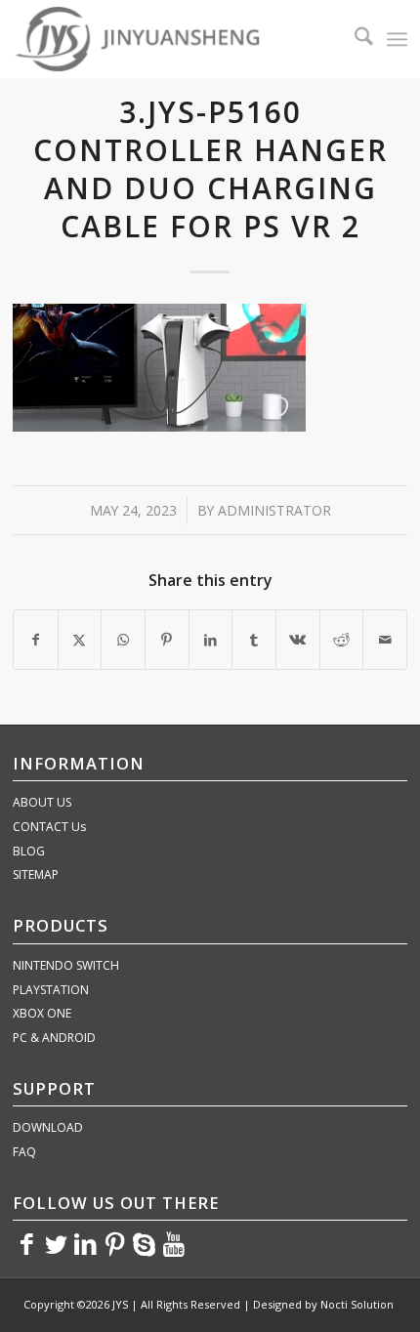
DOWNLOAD (48, 1127)
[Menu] (397, 39)
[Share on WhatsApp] (123, 639)
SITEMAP (36, 874)
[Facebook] (27, 1243)
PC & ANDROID (54, 1037)
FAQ (24, 1152)
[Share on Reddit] (341, 639)
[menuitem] (354, 39)
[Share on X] (80, 639)
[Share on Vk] (297, 639)
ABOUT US (42, 802)
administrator (274, 510)
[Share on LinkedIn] (210, 639)
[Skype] (144, 1243)
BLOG (29, 851)
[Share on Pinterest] (167, 639)
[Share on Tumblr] (253, 639)
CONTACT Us (49, 826)
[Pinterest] (115, 1243)
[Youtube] (174, 1243)
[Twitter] (56, 1243)
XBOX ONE (42, 1013)
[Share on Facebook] (36, 639)
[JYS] (170, 39)
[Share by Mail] (384, 639)
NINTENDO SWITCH (66, 965)
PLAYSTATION (51, 989)
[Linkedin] (86, 1243)
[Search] (354, 39)
